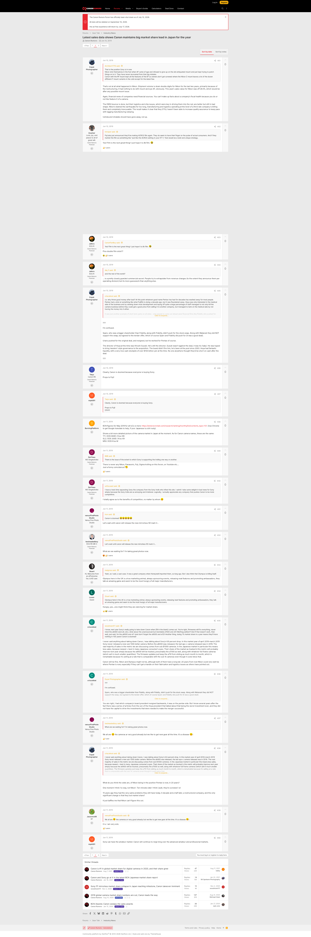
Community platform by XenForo (107, 934)
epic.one (216, 906)
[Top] (223, 928)
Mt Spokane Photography (210, 879)
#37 (218, 718)
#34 (218, 591)
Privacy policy (204, 928)
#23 (218, 237)
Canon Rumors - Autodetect (101, 928)
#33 (218, 565)
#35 (218, 621)
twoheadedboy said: (113, 723)
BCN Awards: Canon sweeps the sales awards (112, 904)
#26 (218, 368)
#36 (218, 674)
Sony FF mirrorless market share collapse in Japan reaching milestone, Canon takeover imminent (135, 886)
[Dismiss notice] (225, 17)
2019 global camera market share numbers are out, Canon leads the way (124, 895)
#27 (218, 394)
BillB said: (108, 456)
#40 (218, 838)
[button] (122, 8)
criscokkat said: (111, 296)
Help (213, 928)
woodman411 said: (112, 626)
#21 (219, 61)
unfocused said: (111, 486)
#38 (218, 748)
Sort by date (207, 52)
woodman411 (96, 889)
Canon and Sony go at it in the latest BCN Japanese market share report (124, 877)
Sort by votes (221, 52)
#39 (218, 810)
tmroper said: (110, 132)
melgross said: (110, 570)
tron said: (108, 514)
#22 (218, 126)
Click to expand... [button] (162, 315)
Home (218, 928)
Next (104, 46)
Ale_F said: (109, 270)
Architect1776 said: (112, 66)
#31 (218, 509)
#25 (218, 291)
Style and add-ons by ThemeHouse (147, 934)
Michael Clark (215, 897)
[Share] (215, 60)
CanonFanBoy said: (112, 243)
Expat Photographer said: (115, 679)
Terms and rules (191, 928)
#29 (218, 451)
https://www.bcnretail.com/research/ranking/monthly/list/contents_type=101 (174, 426)
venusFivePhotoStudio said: (116, 540)
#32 (218, 535)
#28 (218, 422)
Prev (87, 46)
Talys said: (109, 399)
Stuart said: (109, 596)
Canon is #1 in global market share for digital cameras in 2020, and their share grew (129, 868)
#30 (218, 481)
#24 (218, 265)
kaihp (218, 871)
